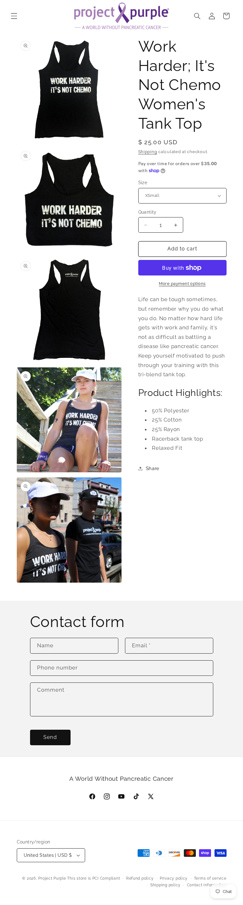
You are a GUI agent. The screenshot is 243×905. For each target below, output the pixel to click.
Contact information (207, 885)
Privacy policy (174, 878)
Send (50, 737)
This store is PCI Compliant (93, 878)
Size (142, 182)
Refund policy (140, 878)
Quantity (147, 212)
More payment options (182, 283)
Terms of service (210, 878)
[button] (14, 16)
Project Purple (52, 878)
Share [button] (152, 468)
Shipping (147, 151)
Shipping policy (165, 885)
